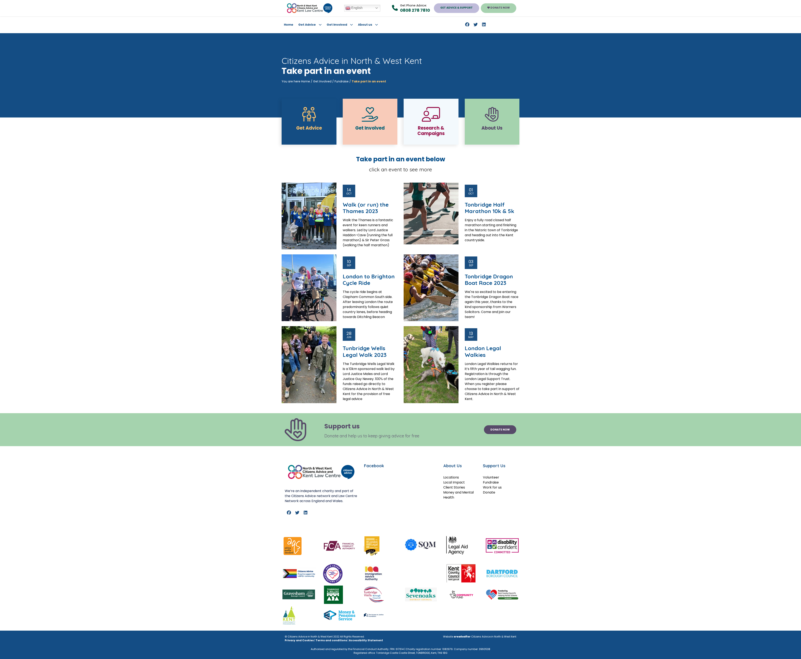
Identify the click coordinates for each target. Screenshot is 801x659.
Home (288, 25)
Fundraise (342, 81)
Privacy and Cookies (299, 640)
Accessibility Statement (366, 640)
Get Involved (337, 25)
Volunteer (491, 477)
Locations (451, 477)
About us (365, 25)
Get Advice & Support (456, 7)
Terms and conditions (331, 640)
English (356, 8)
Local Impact (454, 482)
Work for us (492, 487)
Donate (489, 492)
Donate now (500, 429)
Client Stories (454, 487)
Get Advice (307, 25)
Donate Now (500, 7)
